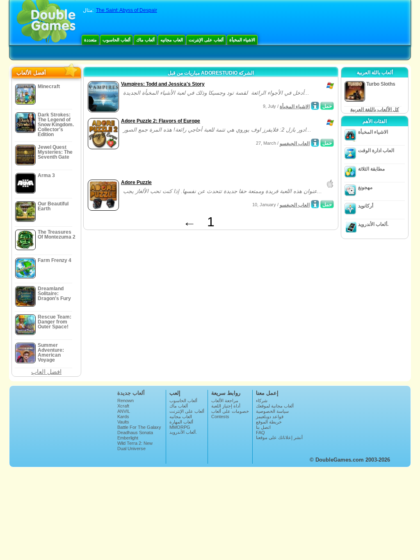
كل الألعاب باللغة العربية (374, 109)
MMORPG (179, 427)
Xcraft (123, 405)
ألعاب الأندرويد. (373, 224)
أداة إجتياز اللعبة (225, 405)
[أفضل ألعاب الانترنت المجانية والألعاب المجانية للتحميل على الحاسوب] (46, 22)
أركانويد (365, 206)
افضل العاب (46, 371)
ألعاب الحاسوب (116, 39)
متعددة (90, 39)
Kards (123, 416)
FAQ (260, 432)
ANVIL (123, 411)
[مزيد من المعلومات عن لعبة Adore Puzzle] (315, 204)
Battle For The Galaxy (139, 427)
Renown (125, 400)
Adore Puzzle (136, 182)
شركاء (261, 400)
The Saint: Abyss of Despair (126, 10)
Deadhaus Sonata (135, 432)
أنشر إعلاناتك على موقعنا (279, 437)
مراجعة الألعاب (224, 400)
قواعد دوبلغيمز (269, 416)
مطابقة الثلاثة (371, 169)
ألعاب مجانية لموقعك (275, 405)
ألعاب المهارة (181, 421)
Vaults (123, 421)
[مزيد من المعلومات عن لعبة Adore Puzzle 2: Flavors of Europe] (315, 143)
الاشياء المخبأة (242, 39)
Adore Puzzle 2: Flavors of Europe (160, 121)
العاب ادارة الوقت (376, 150)
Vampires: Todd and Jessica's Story (163, 84)
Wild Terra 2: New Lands (135, 446)
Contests (220, 416)
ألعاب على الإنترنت (206, 39)
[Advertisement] (182, 165)
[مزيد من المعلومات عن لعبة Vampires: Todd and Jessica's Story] (315, 106)
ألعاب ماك (145, 39)
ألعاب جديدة (131, 393)
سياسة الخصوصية (272, 411)
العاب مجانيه (171, 39)
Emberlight (127, 437)
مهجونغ (365, 187)
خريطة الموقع (269, 421)
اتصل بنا (263, 427)
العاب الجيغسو (295, 143)
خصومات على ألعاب (230, 411)
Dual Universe (131, 448)
